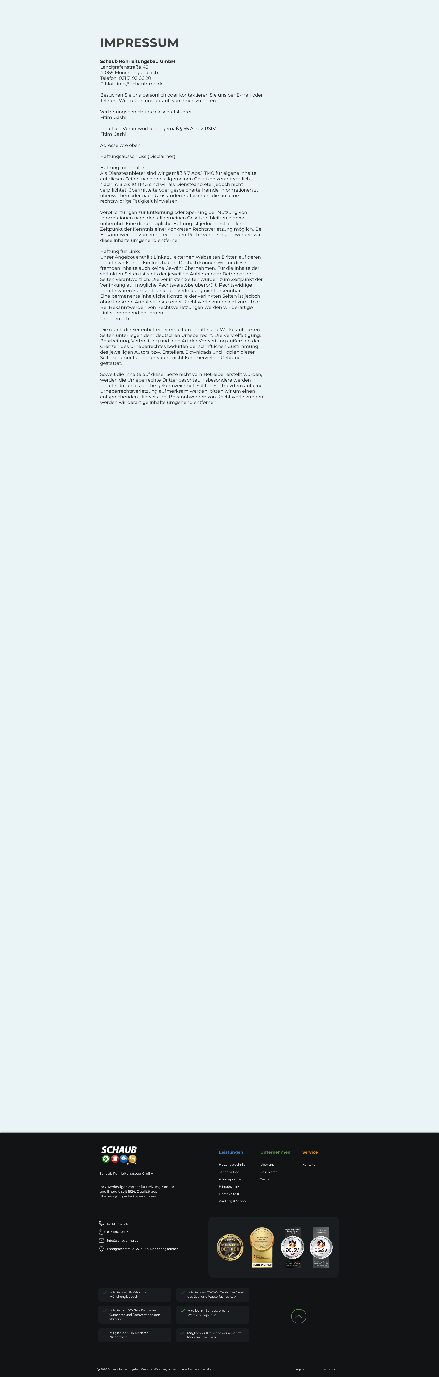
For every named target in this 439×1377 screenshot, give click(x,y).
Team (264, 1179)
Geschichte (268, 1172)
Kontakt (308, 1164)
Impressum (302, 1369)
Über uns (267, 1164)
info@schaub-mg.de (140, 84)
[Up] (298, 1316)
